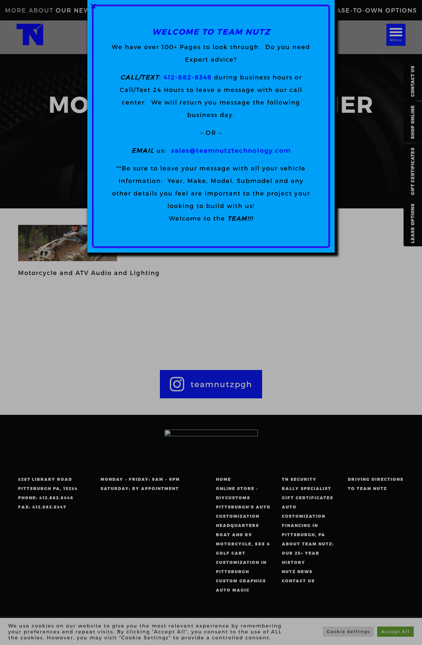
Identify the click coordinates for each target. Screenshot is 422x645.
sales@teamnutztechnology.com (231, 150)
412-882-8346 (188, 77)
